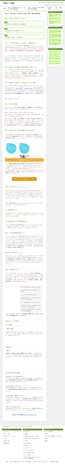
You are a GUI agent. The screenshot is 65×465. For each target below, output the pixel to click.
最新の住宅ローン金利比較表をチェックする (24, 179)
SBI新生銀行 (26, 445)
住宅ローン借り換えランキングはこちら (12, 98)
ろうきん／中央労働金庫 (49, 431)
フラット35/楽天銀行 (27, 454)
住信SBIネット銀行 (6, 440)
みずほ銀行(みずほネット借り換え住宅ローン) (31, 438)
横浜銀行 (46, 438)
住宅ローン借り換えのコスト (54, 61)
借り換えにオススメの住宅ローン (55, 63)
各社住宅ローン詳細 (50, 8)
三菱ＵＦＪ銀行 (26, 431)
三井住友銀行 (26, 433)
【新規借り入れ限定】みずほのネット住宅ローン (32, 436)
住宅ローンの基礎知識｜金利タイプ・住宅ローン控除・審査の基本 (16, 8)
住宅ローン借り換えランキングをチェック (24, 414)
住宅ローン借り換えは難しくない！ (55, 59)
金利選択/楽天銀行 (6, 443)
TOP (6, 426)
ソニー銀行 (5, 438)
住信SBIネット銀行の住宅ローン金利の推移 (55, 22)
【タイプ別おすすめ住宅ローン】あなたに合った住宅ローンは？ (55, 44)
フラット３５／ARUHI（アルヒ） (29, 450)
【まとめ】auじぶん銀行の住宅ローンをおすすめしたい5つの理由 (55, 40)
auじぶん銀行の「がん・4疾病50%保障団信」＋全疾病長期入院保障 (19, 88)
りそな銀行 (26, 440)
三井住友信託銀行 (27, 443)
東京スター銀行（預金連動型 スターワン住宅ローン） (53, 436)
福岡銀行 (46, 440)
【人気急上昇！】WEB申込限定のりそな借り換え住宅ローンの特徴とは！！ (55, 36)
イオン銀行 (26, 447)
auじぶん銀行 (5, 431)
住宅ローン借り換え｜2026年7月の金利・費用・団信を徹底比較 (36, 8)
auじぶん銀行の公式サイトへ (24, 340)
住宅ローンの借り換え (53, 51)
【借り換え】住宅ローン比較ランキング (55, 19)
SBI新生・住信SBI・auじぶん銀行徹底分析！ (55, 15)
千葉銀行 (46, 433)
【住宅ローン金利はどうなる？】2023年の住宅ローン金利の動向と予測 (55, 31)
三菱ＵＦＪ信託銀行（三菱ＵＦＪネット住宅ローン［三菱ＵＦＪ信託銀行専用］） (32, 458)
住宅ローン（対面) (6, 433)
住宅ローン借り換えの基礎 (54, 53)
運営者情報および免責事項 (54, 461)
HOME (4, 8)
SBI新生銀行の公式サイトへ (24, 363)
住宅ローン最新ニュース (58, 8)
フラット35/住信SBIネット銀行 (29, 452)
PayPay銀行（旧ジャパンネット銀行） (9, 436)
